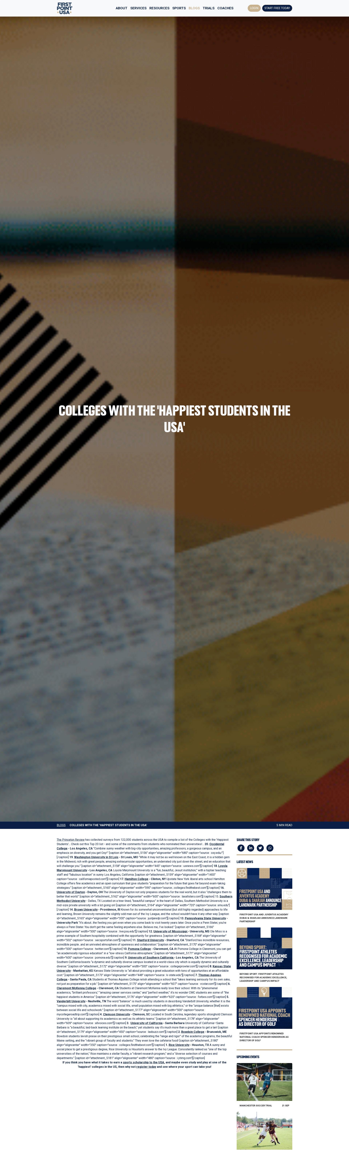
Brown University (86, 909)
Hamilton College (136, 879)
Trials (208, 8)
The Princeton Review (71, 839)
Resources (159, 8)
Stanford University (150, 940)
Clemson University (116, 1014)
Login (254, 8)
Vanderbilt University (71, 1001)
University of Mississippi (170, 931)
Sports (179, 8)
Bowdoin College (192, 1032)
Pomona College (139, 949)
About (121, 8)
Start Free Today (277, 8)
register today (146, 1066)
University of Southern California (151, 957)
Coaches (225, 8)
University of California (147, 1023)
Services (138, 8)
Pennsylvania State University (205, 918)
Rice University (179, 1045)
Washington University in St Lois (96, 857)
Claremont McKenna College (76, 988)
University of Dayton (71, 892)
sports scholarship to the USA (143, 1062)
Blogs (194, 8)
